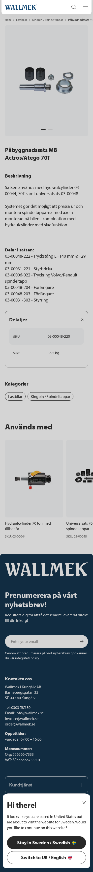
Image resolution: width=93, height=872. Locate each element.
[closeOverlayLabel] (84, 802)
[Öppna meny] (84, 7)
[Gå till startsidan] (31, 7)
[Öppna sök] (74, 7)
